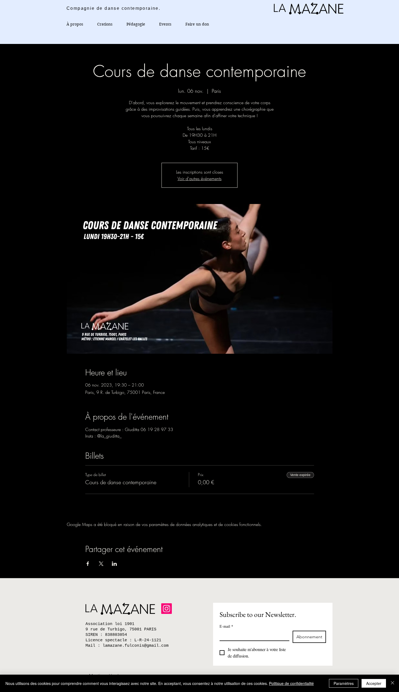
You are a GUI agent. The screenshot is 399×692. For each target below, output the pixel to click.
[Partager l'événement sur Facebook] (87, 564)
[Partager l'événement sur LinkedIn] (114, 564)
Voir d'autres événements (199, 178)
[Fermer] (392, 683)
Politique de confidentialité (291, 683)
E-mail (226, 626)
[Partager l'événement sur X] (101, 564)
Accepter (373, 683)
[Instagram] (166, 608)
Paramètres (344, 683)
